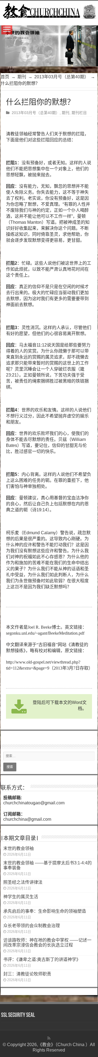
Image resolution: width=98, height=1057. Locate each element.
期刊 (21, 76)
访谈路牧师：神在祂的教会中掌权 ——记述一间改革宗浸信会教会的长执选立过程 (47, 942)
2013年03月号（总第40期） (61, 76)
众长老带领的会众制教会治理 (31, 925)
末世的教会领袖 (18, 848)
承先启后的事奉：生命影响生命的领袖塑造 (44, 911)
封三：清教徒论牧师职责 (27, 974)
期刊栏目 (79, 113)
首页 (5, 76)
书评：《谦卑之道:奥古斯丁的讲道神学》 (42, 959)
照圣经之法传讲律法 (22, 882)
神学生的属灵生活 (20, 896)
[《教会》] (49, 10)
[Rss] (49, 1038)
